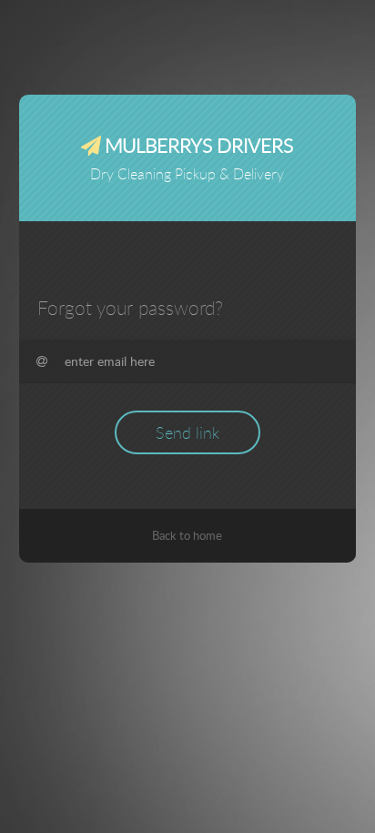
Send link (187, 432)
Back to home (187, 535)
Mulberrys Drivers (196, 144)
